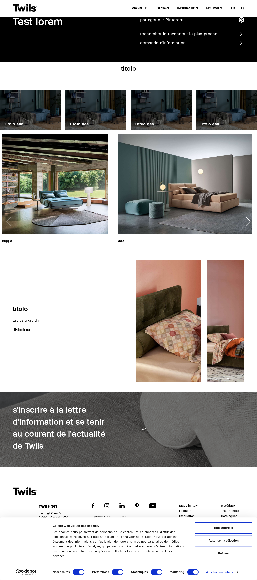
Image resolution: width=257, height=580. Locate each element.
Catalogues (229, 516)
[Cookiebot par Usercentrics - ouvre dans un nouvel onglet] (26, 572)
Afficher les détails (219, 572)
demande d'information (163, 42)
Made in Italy (188, 505)
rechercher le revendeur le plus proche (179, 33)
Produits (140, 8)
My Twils (214, 8)
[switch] (117, 572)
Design (163, 8)
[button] (248, 221)
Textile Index (230, 511)
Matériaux (228, 505)
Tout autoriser (223, 527)
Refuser (223, 553)
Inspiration (187, 8)
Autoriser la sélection (224, 540)
